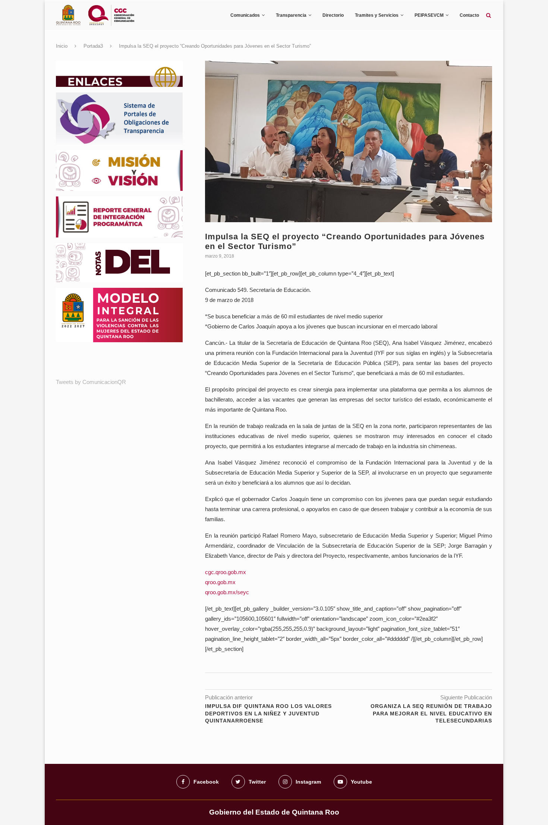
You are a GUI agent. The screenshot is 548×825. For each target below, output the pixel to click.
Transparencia (291, 15)
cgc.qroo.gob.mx (225, 572)
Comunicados (245, 15)
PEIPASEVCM (429, 15)
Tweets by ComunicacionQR (91, 382)
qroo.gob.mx (220, 582)
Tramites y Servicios (377, 15)
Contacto (469, 15)
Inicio (61, 46)
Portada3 (93, 46)
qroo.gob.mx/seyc (227, 592)
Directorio (333, 15)
